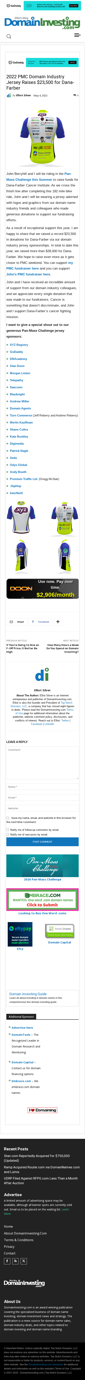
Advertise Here (22, 1027)
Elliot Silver (23, 95)
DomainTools (21, 1035)
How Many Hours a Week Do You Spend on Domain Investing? (62, 648)
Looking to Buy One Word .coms (42, 913)
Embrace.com (21, 1081)
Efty (20, 949)
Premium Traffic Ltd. (24, 479)
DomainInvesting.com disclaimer (45, 1364)
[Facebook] (7, 1261)
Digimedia (17, 443)
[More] (58, 622)
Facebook (36, 724)
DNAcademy (18, 359)
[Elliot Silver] (9, 95)
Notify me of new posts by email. (29, 834)
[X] (24, 1261)
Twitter (65, 720)
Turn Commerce (21, 415)
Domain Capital (22, 1062)
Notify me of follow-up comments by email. (34, 829)
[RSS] (15, 1261)
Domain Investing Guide (28, 994)
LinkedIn (49, 724)
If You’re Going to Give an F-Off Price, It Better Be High (22, 648)
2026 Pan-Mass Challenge (42, 879)
